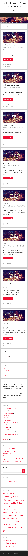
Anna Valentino (16, 493)
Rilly (16, 524)
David (9, 496)
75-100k (8, 484)
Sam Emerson (9, 528)
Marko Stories (7, 417)
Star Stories (7, 427)
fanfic (13, 449)
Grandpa (7, 503)
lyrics (16, 451)
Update (5, 243)
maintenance (7, 453)
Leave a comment (9, 106)
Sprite (18, 528)
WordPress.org (6, 375)
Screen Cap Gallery (7, 354)
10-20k (18, 481)
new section (20, 453)
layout (13, 451)
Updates (5, 203)
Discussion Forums (9, 283)
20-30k (23, 481)
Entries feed (6, 370)
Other (8, 518)
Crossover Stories (8, 413)
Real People (11, 524)
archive (9, 449)
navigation (13, 453)
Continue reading (8, 59)
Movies (4, 437)
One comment (8, 66)
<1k (5, 481)
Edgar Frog (12, 500)
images (8, 451)
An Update (6, 163)
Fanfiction (5, 410)
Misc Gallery (6, 356)
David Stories (7, 415)
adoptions (5, 448)
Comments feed (7, 373)
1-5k (11, 481)
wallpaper (5, 461)
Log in (4, 368)
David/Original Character (7, 540)
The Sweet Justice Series (10, 434)
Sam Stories (7, 424)
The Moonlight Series (9, 431)
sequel (4, 459)
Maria (15, 506)
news (16, 453)
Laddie (15, 503)
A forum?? (6, 324)
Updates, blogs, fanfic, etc (11, 85)
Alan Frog (8, 493)
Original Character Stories (10, 422)
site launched (9, 459)
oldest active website (8, 456)
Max (10, 509)
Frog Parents (22, 500)
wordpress (12, 461)
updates (20, 458)
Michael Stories (7, 420)
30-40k (4, 484)
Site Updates (8, 64)
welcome (8, 461)
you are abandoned (18, 461)
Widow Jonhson (9, 531)
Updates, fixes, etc (9, 45)
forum (5, 451)
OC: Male (9, 515)
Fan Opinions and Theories (9, 408)
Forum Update (8, 125)
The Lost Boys (7, 429)
